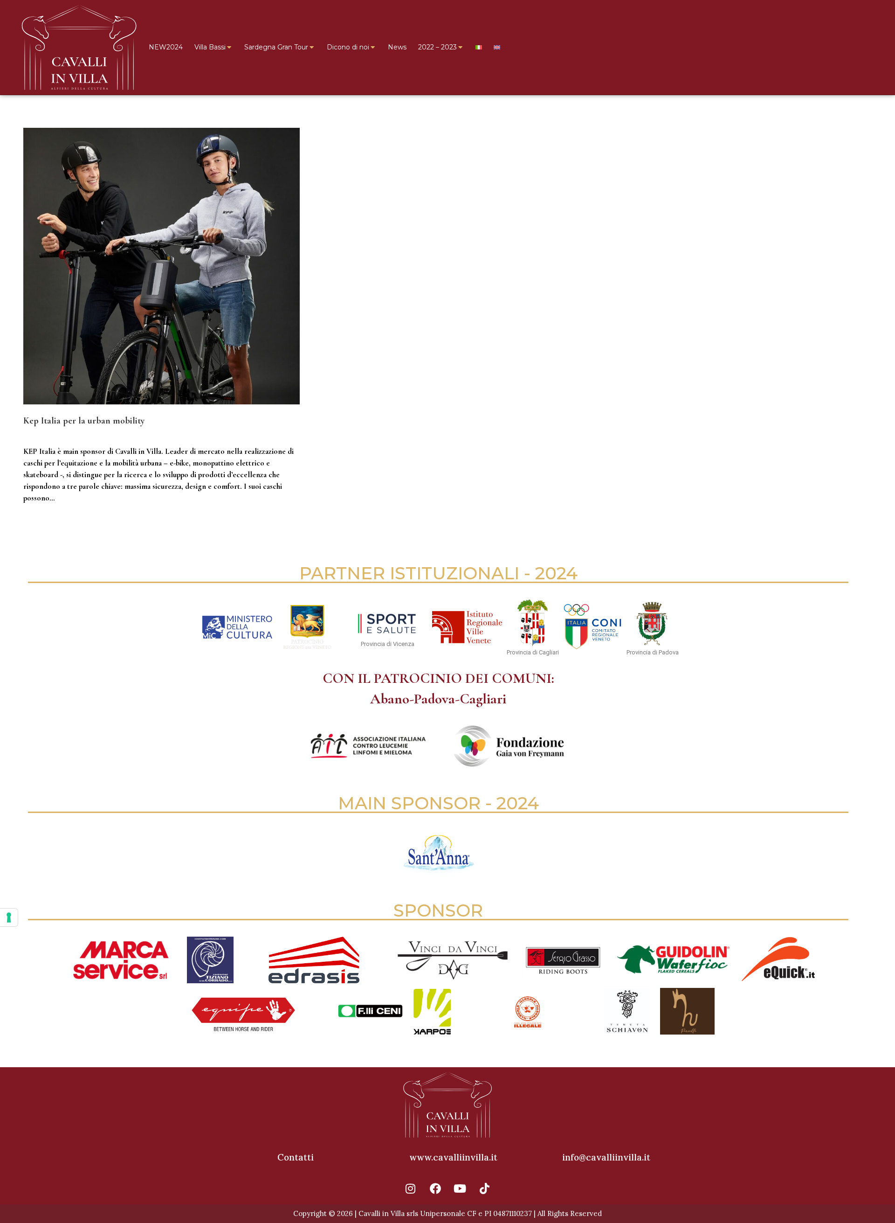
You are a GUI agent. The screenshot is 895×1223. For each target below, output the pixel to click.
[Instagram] (410, 1188)
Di (58, 436)
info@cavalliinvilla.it (606, 1157)
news (29, 436)
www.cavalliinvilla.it (453, 1157)
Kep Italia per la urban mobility (84, 420)
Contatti (295, 1157)
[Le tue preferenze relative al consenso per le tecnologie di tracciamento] (9, 917)
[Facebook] (435, 1188)
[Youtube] (460, 1188)
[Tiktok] (485, 1188)
